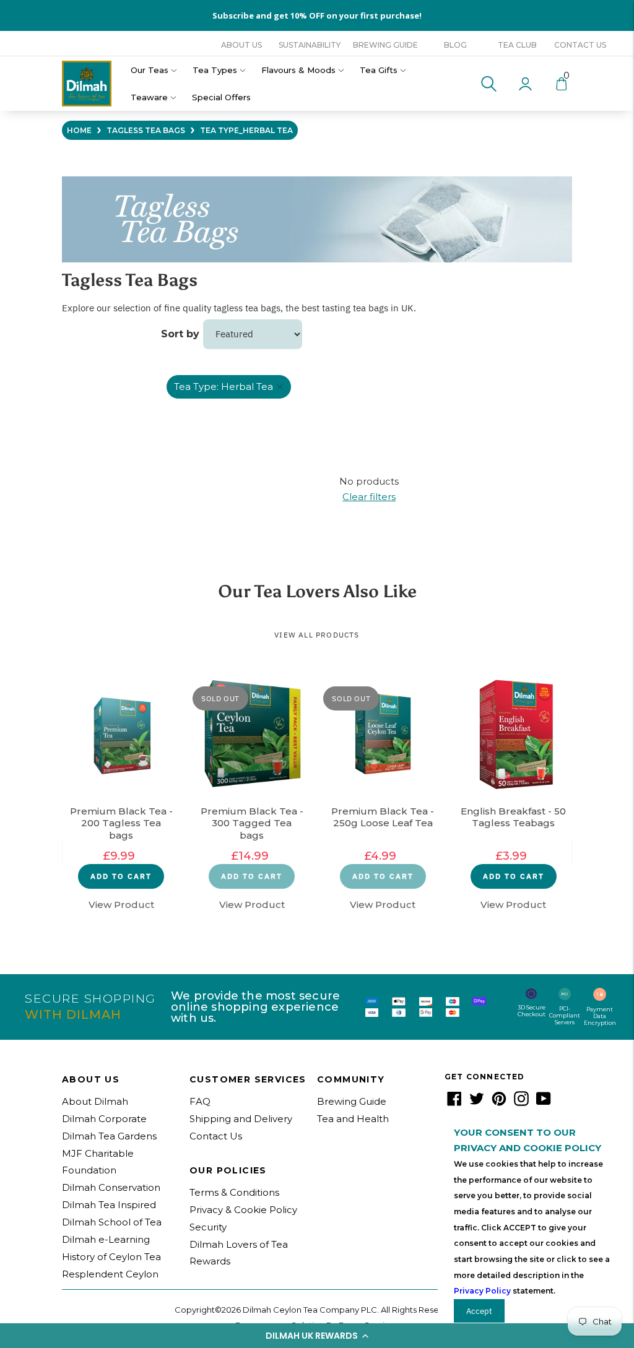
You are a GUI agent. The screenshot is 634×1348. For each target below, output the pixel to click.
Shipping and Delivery (240, 1119)
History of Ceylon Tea (111, 1257)
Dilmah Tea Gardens (109, 1136)
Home (79, 130)
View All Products (316, 634)
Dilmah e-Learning (106, 1239)
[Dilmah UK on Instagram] (521, 1102)
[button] (317, 1335)
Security (208, 1227)
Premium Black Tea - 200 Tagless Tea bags (121, 823)
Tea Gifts (378, 70)
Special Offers (221, 97)
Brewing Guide (385, 45)
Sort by (180, 334)
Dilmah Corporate (104, 1119)
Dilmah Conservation (111, 1187)
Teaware (149, 97)
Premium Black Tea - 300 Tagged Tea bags (252, 823)
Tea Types (215, 70)
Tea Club (517, 45)
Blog (455, 45)
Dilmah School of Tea (112, 1222)
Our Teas (149, 70)
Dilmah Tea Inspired (109, 1205)
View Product (121, 904)
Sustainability (310, 45)
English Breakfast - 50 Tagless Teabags (513, 817)
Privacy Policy (482, 1290)
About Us (241, 45)
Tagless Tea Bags (145, 130)
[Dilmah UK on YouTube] (543, 1102)
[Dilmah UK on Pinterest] (499, 1102)
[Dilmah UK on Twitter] (476, 1102)
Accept (479, 1310)
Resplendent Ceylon (110, 1274)
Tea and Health (353, 1119)
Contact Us (580, 45)
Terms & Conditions (234, 1192)
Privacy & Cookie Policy (243, 1210)
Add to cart (121, 876)
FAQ (200, 1101)
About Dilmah (95, 1101)
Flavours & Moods (298, 70)
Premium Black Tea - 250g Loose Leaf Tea (382, 817)
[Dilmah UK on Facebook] (454, 1102)
